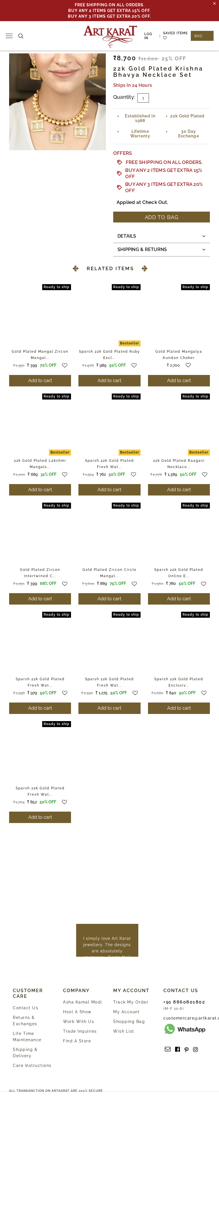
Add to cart (40, 380)
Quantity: (124, 97)
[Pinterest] (186, 1049)
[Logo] (110, 36)
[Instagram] (195, 1049)
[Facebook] (177, 1049)
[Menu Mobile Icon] (9, 35)
